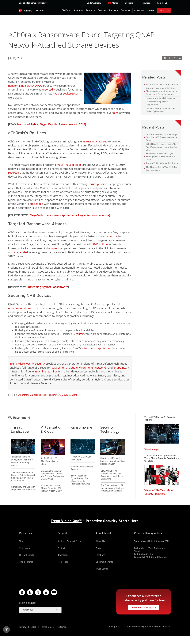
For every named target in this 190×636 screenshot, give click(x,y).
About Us (100, 541)
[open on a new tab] (38, 592)
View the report (152, 449)
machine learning (46, 371)
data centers (59, 367)
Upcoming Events (104, 561)
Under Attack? (94, 3)
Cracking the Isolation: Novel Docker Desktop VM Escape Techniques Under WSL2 (52, 475)
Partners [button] (113, 10)
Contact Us (164, 10)
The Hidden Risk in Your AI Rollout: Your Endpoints (161, 168)
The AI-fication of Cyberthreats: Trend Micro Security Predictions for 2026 (80, 479)
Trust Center (102, 568)
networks (100, 367)
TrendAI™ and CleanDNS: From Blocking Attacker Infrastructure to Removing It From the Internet (161, 91)
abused (102, 141)
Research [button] (90, 10)
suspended (21, 252)
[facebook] (169, 58)
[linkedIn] (179, 58)
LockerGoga (70, 93)
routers (80, 334)
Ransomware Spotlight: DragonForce (156, 103)
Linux (64, 394)
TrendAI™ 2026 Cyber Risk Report (162, 84)
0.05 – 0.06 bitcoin (69, 164)
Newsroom (24, 548)
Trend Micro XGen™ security (27, 363)
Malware (72, 394)
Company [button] (125, 10)
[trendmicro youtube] (54, 592)
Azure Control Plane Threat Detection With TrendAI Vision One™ (51, 488)
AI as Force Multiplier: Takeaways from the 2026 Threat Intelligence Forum (160, 137)
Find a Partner (26, 561)
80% (115, 113)
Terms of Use (47, 626)
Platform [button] (66, 10)
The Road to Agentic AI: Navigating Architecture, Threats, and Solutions (112, 488)
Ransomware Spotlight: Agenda (159, 98)
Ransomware (54, 394)
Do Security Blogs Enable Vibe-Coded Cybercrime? (159, 109)
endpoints (119, 367)
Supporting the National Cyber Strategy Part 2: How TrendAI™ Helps (159, 156)
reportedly (48, 89)
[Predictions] (161, 474)
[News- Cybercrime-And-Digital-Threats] (164, 58)
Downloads (62, 554)
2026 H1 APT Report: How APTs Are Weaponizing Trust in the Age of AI (160, 147)
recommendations (19, 308)
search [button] (166, 3)
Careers (99, 548)
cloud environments (81, 367)
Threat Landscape (20, 429)
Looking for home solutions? (32, 3)
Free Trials (62, 561)
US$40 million (99, 244)
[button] (40, 610)
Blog (21, 541)
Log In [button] (160, 3)
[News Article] (161, 433)
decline (113, 236)
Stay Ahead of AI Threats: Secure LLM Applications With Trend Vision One (112, 475)
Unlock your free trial (143, 9)
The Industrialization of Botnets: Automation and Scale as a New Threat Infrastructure (23, 476)
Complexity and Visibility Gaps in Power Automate (23, 488)
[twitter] (174, 58)
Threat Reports (26, 554)
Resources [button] (145, 3)
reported (13, 172)
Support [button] (129, 3)
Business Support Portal (69, 541)
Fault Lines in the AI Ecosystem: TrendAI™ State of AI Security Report (22, 456)
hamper (52, 248)
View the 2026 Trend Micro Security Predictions (158, 491)
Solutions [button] (78, 10)
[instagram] (46, 592)
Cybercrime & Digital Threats (32, 394)
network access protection (96, 348)
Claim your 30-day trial (142, 607)
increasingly (90, 141)
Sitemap (62, 626)
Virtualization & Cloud (51, 429)
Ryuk (56, 93)
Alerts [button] (113, 3)
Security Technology (109, 429)
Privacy (22, 626)
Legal (33, 626)
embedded (36, 204)
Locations (100, 554)
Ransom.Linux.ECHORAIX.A (25, 85)
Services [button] (102, 10)
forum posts (96, 184)
